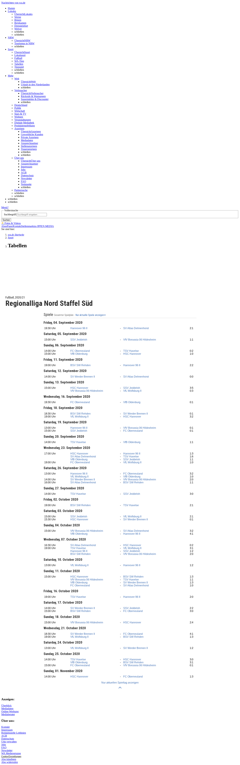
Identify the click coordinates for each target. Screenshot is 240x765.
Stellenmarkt (27, 226)
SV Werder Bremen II (82, 376)
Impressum (26, 166)
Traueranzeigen (29, 149)
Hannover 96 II (78, 328)
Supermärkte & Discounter (34, 99)
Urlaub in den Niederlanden (35, 84)
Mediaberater (8, 714)
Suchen (6, 220)
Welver (18, 28)
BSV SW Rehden (80, 365)
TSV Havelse (131, 350)
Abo (3, 226)
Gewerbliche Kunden (32, 134)
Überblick (6, 705)
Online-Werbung (10, 711)
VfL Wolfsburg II (132, 390)
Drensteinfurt (21, 25)
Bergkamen (20, 23)
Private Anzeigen (30, 137)
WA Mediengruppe (11, 753)
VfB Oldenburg (79, 353)
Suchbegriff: (10, 214)
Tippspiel (19, 67)
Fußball (18, 58)
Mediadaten (27, 140)
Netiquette (26, 184)
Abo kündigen (8, 759)
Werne (17, 17)
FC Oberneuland (80, 350)
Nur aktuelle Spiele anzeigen (90, 315)
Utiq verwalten (9, 741)
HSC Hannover (132, 353)
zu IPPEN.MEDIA (44, 226)
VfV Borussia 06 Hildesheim (139, 339)
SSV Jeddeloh (78, 339)
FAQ (23, 181)
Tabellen (18, 64)
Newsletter (26, 178)
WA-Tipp (19, 61)
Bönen (17, 20)
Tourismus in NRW (24, 43)
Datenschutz (27, 175)
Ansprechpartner (29, 143)
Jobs (23, 169)
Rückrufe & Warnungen (33, 96)
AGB (24, 172)
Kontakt (17, 226)
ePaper (9, 226)
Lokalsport (19, 55)
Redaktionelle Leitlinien (13, 732)
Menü (4, 207)
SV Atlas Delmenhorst (136, 328)
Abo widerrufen (9, 762)
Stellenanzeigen (29, 146)
